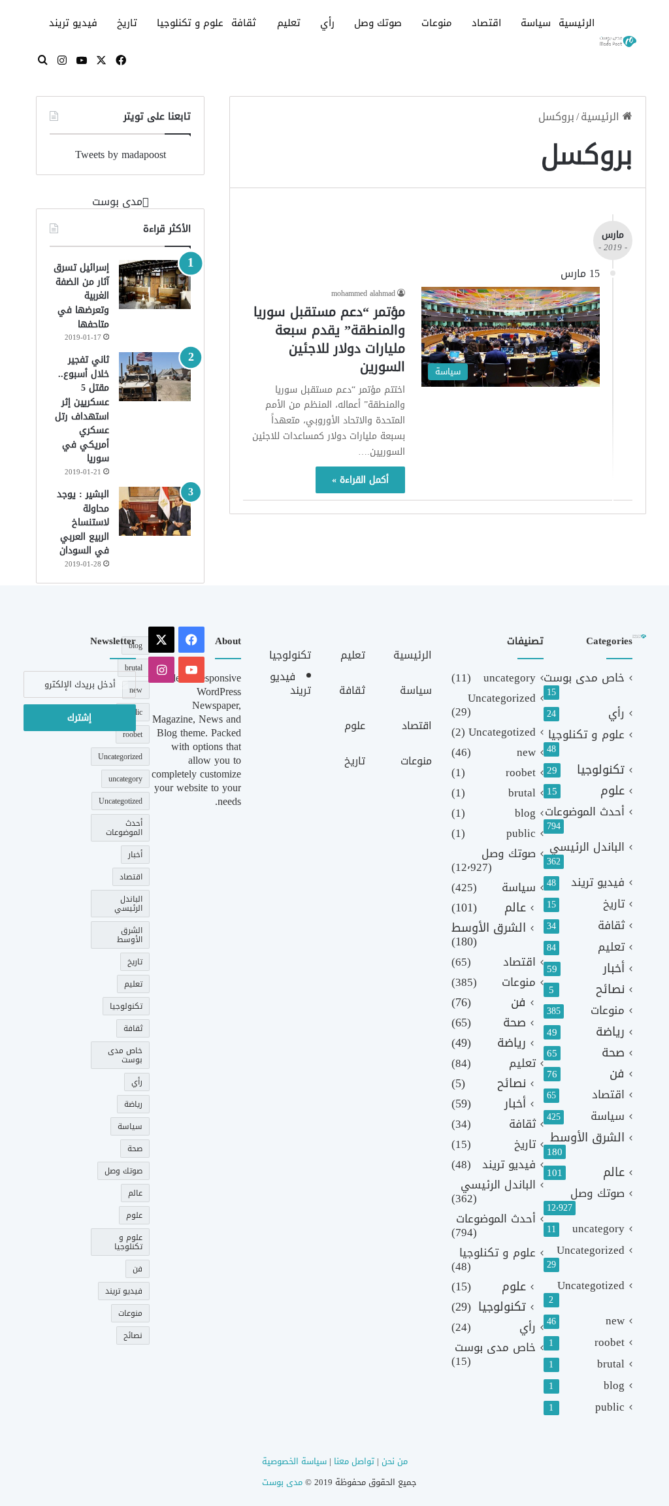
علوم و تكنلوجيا (190, 23)
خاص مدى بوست (584, 678)
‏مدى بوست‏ (117, 201)
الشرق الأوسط (587, 1138)
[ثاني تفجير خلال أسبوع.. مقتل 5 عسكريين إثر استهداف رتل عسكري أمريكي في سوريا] (155, 376)
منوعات (436, 23)
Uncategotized (591, 1285)
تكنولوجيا (601, 770)
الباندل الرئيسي (587, 847)
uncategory (598, 1229)
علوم (612, 791)
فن (617, 1074)
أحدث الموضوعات (585, 812)
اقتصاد (486, 23)
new (615, 1321)
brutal (611, 1364)
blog (614, 1385)
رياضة (610, 1032)
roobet (610, 1342)
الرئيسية (577, 23)
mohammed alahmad (363, 293)
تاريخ (127, 23)
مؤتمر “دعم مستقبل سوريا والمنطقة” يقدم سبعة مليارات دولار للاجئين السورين (329, 339)
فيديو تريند (73, 23)
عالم (614, 1172)
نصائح (610, 989)
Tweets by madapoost (120, 154)
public (610, 1407)
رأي (327, 23)
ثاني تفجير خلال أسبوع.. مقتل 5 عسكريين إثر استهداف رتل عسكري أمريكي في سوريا (82, 409)
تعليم (289, 23)
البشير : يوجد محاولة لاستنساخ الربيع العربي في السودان (83, 522)
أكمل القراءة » (360, 480)
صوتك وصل (378, 23)
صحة (613, 1053)
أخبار (614, 968)
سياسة (536, 23)
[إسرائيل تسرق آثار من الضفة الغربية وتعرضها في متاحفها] (155, 284)
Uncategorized (591, 1250)
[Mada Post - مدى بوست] (617, 42)
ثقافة (243, 23)
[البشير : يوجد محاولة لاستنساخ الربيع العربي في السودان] (155, 511)
